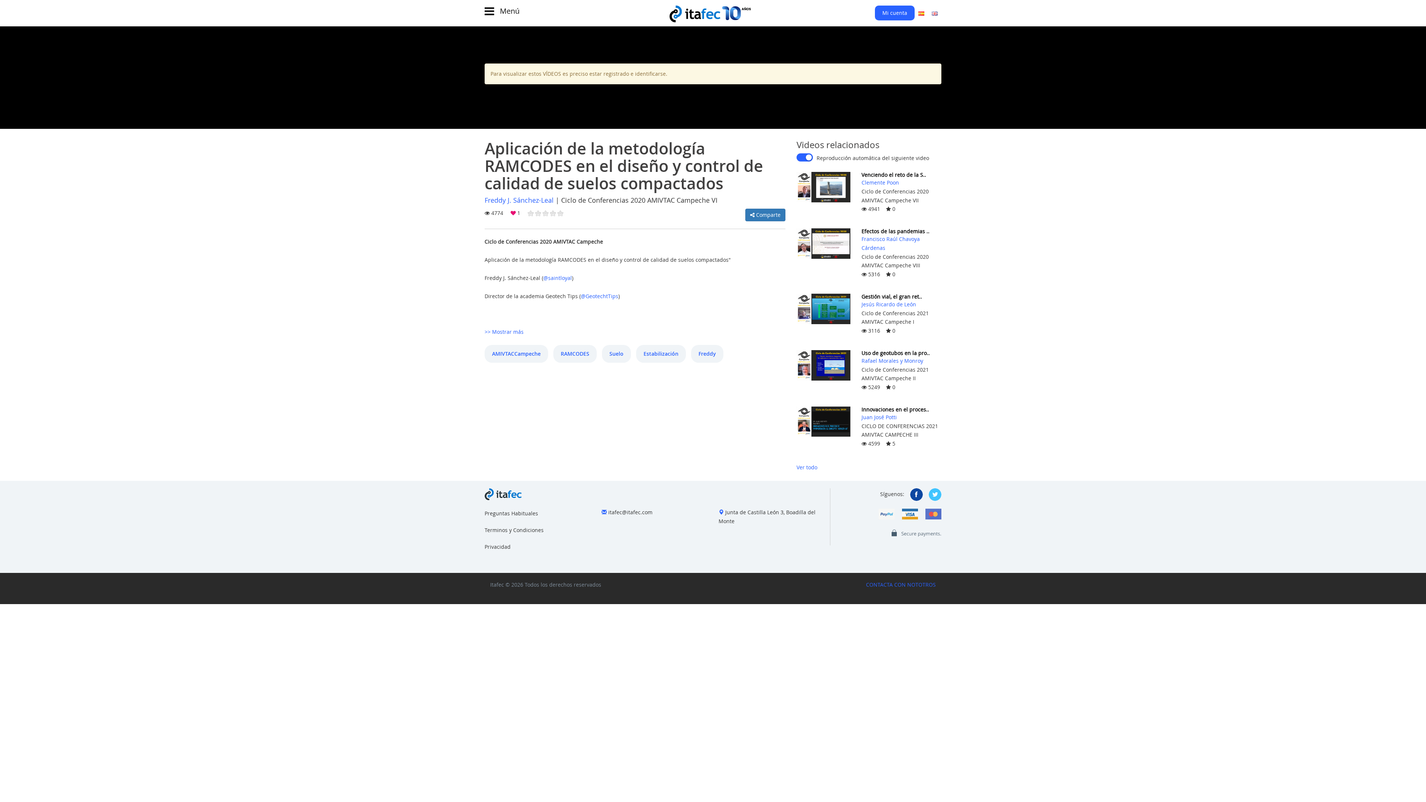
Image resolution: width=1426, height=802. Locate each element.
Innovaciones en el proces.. (895, 410)
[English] (934, 13)
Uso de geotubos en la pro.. (896, 353)
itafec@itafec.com (630, 512)
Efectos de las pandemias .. (895, 231)
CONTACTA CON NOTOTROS (901, 584)
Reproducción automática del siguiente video (873, 158)
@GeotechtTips (599, 296)
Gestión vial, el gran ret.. (892, 297)
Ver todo (807, 467)
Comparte (768, 214)
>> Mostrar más (504, 331)
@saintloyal (557, 277)
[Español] (921, 13)
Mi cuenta (894, 12)
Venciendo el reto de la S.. (894, 175)
